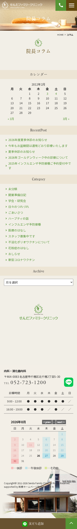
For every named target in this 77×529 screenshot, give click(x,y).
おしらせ (14, 254)
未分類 (12, 189)
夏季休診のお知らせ (21, 151)
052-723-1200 (28, 382)
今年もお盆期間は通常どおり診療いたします (38, 146)
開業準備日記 (17, 195)
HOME (60, 34)
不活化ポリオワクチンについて (29, 242)
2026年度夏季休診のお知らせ (27, 140)
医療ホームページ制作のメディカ (36, 486)
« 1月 (11, 119)
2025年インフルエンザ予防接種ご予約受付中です (39, 165)
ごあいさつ (15, 212)
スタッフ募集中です (21, 236)
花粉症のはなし (18, 248)
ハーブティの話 (18, 218)
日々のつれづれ (18, 207)
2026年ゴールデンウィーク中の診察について (38, 157)
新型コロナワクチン (21, 260)
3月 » (66, 119)
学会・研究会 (17, 201)
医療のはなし (17, 230)
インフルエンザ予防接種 (24, 224)
